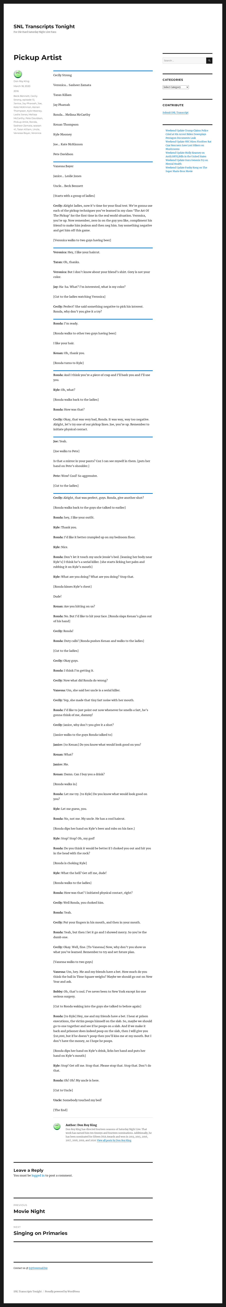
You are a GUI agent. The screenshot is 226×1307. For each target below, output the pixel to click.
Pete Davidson (34, 118)
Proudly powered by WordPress (62, 1291)
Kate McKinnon (22, 107)
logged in (38, 1175)
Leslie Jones (21, 114)
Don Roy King (21, 81)
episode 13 (28, 99)
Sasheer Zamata (23, 125)
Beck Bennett (21, 96)
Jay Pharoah (29, 103)
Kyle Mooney (34, 110)
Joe (40, 103)
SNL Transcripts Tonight (44, 26)
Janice (17, 103)
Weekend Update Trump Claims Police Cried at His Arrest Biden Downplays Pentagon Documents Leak (187, 134)
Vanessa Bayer (22, 133)
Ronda (33, 121)
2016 (16, 91)
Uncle (36, 129)
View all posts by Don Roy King (114, 1140)
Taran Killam (24, 129)
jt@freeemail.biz (38, 1268)
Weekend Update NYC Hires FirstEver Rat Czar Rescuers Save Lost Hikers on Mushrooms (188, 145)
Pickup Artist (21, 121)
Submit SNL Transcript (175, 112)
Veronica (36, 133)
